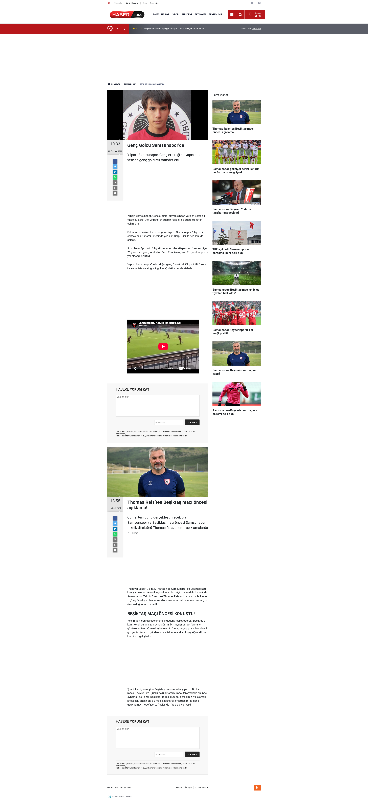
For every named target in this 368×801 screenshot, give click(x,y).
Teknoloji (215, 14)
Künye (179, 787)
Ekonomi (200, 14)
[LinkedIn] (115, 172)
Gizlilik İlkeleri (201, 787)
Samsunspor (161, 14)
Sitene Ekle (154, 3)
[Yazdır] (115, 188)
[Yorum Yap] (115, 193)
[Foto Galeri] (259, 2)
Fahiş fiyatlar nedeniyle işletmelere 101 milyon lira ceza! (172, 28)
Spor (175, 14)
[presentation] (117, 28)
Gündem (187, 14)
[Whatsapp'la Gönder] (115, 177)
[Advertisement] (184, 58)
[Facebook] (115, 161)
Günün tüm (251, 28)
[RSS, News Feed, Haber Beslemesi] (257, 788)
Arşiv (145, 3)
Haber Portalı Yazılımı (122, 797)
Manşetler (118, 3)
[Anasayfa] (108, 3)
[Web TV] (252, 2)
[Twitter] (115, 166)
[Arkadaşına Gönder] (115, 182)
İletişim (188, 787)
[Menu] (231, 14)
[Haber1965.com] (127, 14)
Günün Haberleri (132, 3)
